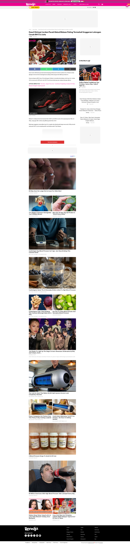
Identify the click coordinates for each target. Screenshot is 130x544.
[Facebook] (87, 7)
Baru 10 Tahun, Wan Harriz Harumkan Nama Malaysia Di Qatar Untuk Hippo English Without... (90, 119)
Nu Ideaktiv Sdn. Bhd (91, 542)
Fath (31, 36)
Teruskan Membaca (52, 142)
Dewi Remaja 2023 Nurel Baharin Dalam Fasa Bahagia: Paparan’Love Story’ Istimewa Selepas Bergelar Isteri (90, 100)
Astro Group (101, 542)
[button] (99, 4)
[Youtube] (93, 7)
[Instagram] (89, 7)
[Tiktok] (92, 7)
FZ (79, 87)
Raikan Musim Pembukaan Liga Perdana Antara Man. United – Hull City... (89, 84)
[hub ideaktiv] (102, 4)
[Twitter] (90, 7)
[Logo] (31, 4)
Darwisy (87, 112)
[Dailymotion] (95, 7)
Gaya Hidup (34, 29)
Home (30, 29)
